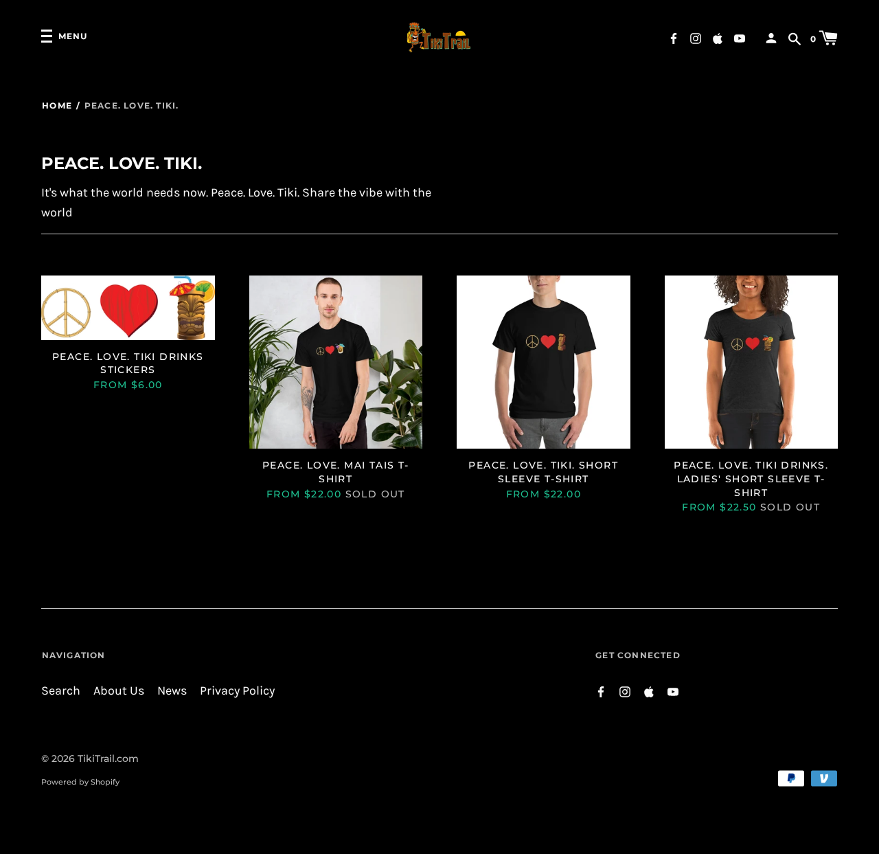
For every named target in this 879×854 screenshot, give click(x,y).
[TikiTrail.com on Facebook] (673, 37)
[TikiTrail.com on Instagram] (695, 37)
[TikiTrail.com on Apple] (717, 37)
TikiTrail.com (108, 758)
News (172, 691)
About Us (118, 691)
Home (57, 105)
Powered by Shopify (80, 782)
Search (60, 691)
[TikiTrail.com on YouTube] (739, 37)
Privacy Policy (237, 691)
